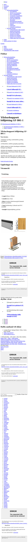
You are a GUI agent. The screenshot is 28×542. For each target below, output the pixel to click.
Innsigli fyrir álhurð (14, 34)
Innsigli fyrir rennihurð (15, 36)
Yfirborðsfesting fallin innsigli (17, 29)
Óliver (2, 348)
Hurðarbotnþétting (5, 341)
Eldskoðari (12, 25)
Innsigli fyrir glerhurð (15, 35)
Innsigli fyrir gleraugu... (14, 95)
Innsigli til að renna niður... (15, 101)
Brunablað (12, 20)
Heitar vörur (4, 338)
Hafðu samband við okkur (10, 41)
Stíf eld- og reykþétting (15, 13)
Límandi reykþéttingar (15, 27)
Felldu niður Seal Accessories (17, 38)
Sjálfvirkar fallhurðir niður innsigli (9, 342)
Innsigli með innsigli (15, 31)
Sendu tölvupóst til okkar (7, 161)
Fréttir (5, 39)
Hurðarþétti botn (22, 344)
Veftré (9, 338)
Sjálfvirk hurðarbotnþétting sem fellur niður (11, 343)
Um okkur (6, 6)
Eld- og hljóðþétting (15, 14)
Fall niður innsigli (11, 28)
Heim (5, 4)
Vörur (5, 8)
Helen (2, 349)
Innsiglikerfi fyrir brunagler (16, 22)
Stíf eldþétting (13, 11)
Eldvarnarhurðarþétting (12, 10)
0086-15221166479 (8, 332)
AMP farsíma (15, 338)
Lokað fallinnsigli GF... (14, 89)
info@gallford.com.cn (9, 334)
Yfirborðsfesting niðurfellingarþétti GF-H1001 (15, 256)
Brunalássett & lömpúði (16, 21)
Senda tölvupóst (4, 346)
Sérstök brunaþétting (15, 17)
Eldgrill (12, 24)
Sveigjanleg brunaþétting (16, 15)
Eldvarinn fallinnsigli (15, 18)
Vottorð (5, 7)
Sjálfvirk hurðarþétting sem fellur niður (10, 339)
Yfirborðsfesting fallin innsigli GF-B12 (13, 257)
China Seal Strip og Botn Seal (17, 341)
